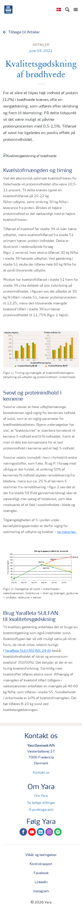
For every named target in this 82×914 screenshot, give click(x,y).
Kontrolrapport (41, 864)
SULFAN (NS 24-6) (35, 651)
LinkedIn (41, 882)
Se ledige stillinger (41, 803)
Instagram (41, 891)
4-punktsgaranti (41, 810)
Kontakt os (41, 772)
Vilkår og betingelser (41, 855)
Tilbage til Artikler (24, 32)
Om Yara (41, 796)
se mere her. (67, 532)
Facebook (41, 873)
